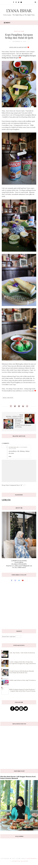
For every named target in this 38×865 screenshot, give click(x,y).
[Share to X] (15, 406)
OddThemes (31, 858)
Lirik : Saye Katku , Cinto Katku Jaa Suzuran (22, 653)
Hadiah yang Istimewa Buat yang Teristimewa (22, 680)
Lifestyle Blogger (20, 861)
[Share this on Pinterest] (19, 406)
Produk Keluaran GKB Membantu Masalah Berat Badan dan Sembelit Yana (21, 671)
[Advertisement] (19, 605)
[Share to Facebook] (10, 406)
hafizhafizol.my (14, 447)
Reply (10, 456)
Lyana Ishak (19, 10)
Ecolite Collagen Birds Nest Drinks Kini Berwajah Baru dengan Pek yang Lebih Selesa (22, 662)
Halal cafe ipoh (19, 31)
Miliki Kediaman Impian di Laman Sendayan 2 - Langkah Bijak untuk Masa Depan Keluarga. (22, 690)
